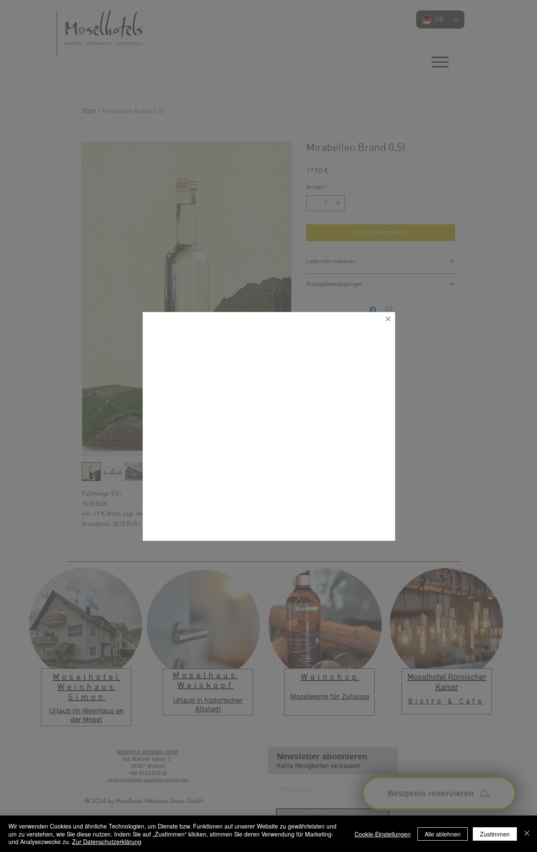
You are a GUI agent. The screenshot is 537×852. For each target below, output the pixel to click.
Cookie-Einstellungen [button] (383, 834)
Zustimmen (495, 834)
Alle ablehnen (443, 834)
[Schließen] (527, 833)
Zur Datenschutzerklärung (106, 841)
